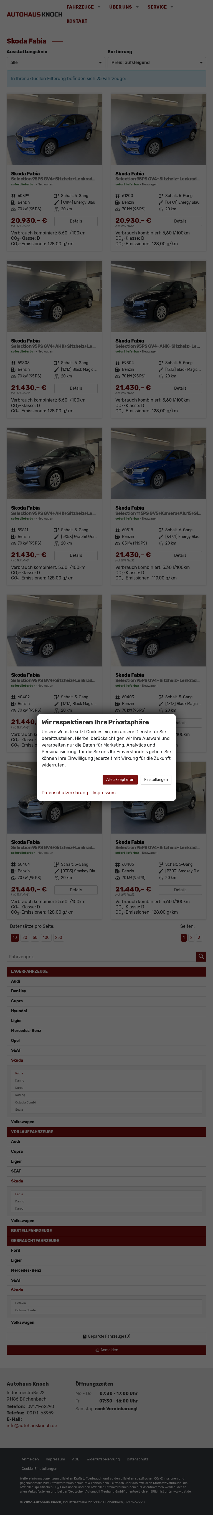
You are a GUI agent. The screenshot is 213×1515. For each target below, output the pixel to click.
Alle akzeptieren (120, 779)
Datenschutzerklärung (65, 792)
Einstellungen (156, 779)
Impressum (104, 792)
